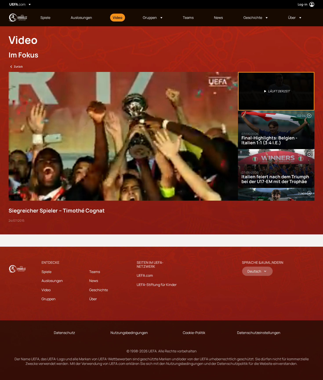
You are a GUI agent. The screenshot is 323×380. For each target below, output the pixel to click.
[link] (45, 17)
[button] (152, 17)
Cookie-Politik (194, 332)
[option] (276, 91)
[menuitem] (50, 17)
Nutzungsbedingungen (129, 332)
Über (93, 298)
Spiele (46, 271)
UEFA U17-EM (18, 17)
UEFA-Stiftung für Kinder (157, 284)
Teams (94, 271)
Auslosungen (52, 280)
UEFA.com (145, 275)
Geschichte (98, 289)
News (93, 280)
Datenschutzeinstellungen (258, 332)
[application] (123, 136)
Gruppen (49, 298)
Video (46, 289)
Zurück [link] (18, 66)
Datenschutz (64, 332)
